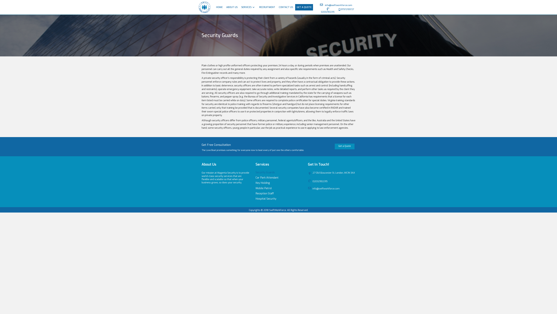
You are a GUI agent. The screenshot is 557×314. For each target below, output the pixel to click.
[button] (327, 10)
